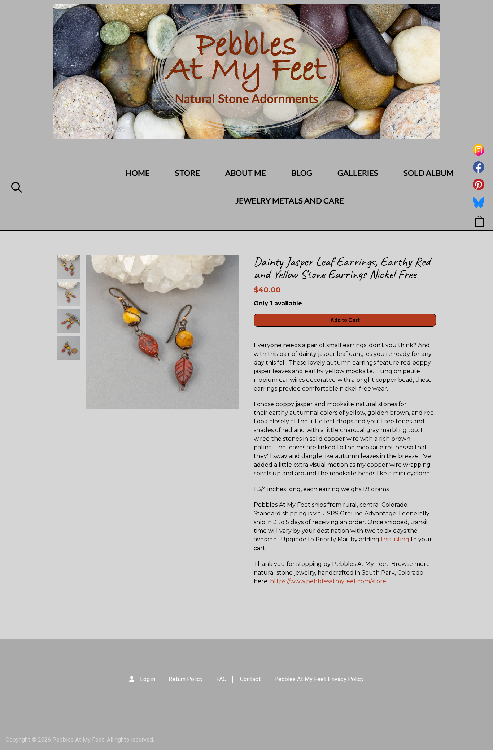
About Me (245, 173)
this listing (395, 539)
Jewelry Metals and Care (289, 200)
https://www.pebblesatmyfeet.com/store (328, 581)
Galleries (357, 173)
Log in (147, 679)
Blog (301, 173)
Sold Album (428, 173)
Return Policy (186, 679)
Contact (250, 679)
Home (138, 173)
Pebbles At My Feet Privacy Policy (319, 679)
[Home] (246, 71)
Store (187, 173)
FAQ (221, 679)
